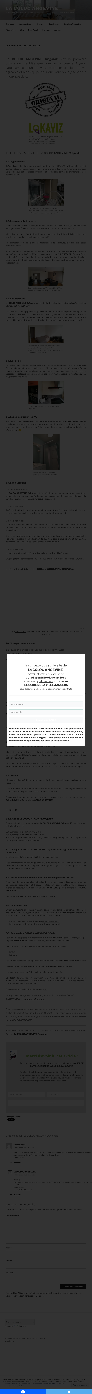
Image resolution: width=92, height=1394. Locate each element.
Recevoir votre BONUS (46, 717)
